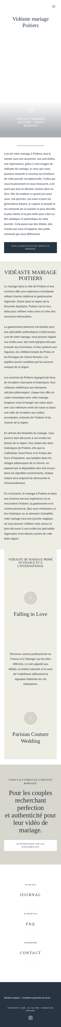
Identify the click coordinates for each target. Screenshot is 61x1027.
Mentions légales (12, 998)
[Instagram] (30, 1018)
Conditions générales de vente (36, 998)
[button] (30, 598)
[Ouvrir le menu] (53, 6)
